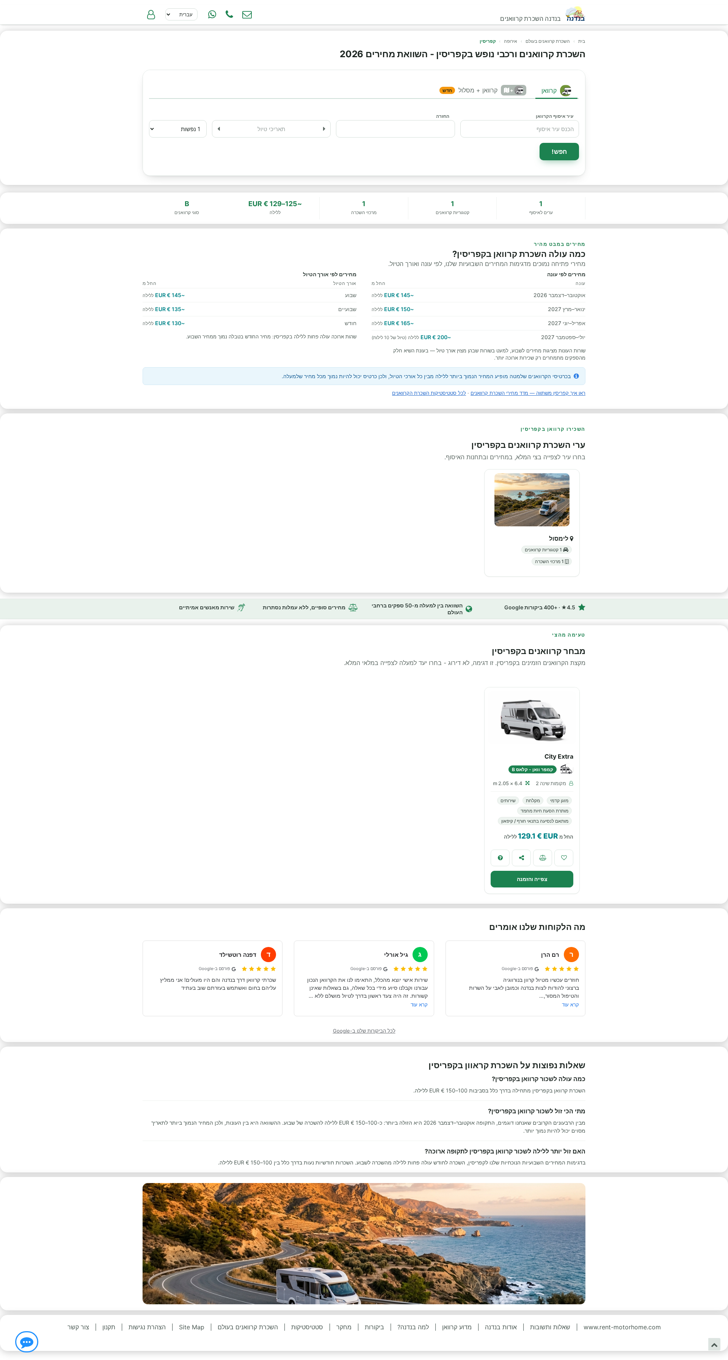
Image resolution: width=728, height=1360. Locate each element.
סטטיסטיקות (307, 1327)
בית (581, 41)
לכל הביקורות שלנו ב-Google (364, 1031)
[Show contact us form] (246, 14)
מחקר (343, 1327)
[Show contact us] (26, 1341)
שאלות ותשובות (550, 1327)
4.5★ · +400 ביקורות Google (539, 607)
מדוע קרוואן (457, 1327)
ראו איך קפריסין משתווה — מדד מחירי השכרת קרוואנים (528, 393)
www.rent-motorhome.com (622, 1327)
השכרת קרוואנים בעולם (548, 41)
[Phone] (229, 14)
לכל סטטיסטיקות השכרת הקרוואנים (429, 393)
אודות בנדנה (501, 1327)
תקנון (108, 1327)
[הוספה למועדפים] (563, 858)
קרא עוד (570, 1005)
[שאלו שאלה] (500, 858)
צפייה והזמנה (532, 879)
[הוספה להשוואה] (542, 858)
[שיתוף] (521, 858)
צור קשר (78, 1327)
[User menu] (151, 14)
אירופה (510, 41)
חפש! (559, 151)
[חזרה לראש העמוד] (714, 1344)
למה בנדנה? (413, 1327)
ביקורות (374, 1327)
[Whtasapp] (212, 14)
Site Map (191, 1327)
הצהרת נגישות (147, 1327)
